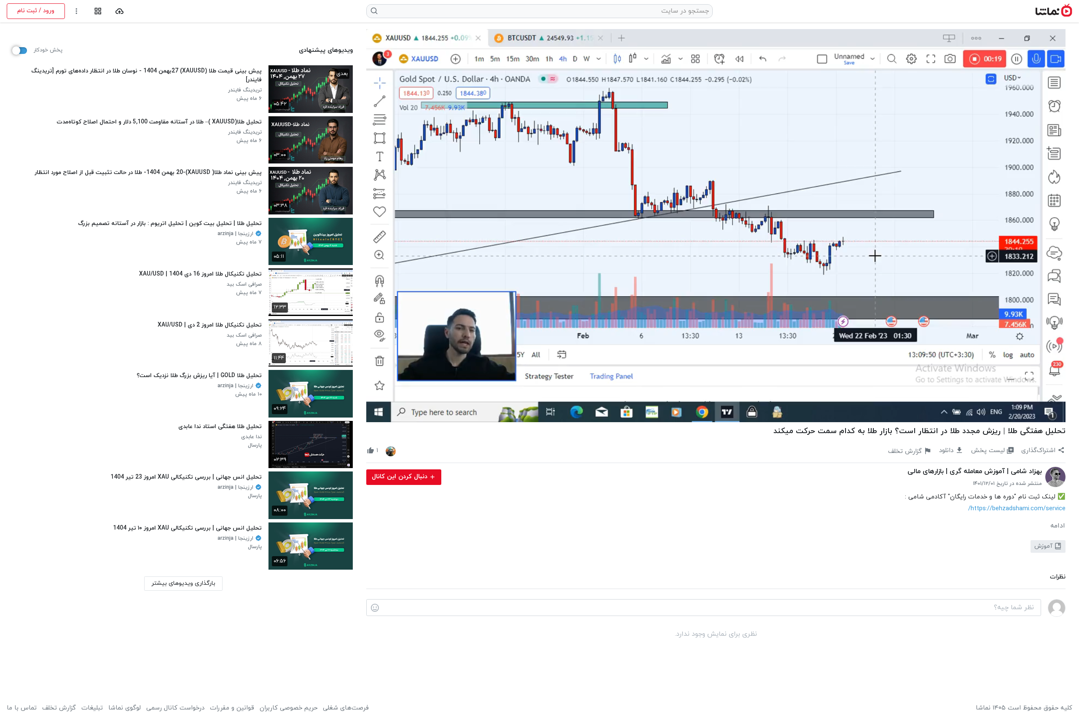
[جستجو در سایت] (374, 11)
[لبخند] (375, 608)
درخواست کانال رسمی (175, 708)
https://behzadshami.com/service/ (1017, 508)
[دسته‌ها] (98, 11)
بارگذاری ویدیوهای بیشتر (183, 583)
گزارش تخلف (59, 708)
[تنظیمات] (76, 11)
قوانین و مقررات (232, 708)
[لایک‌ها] (390, 451)
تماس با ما (22, 708)
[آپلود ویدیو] (119, 11)
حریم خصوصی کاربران (288, 708)
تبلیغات (92, 708)
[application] (716, 225)
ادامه (1057, 526)
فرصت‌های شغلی (346, 708)
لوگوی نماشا (124, 708)
